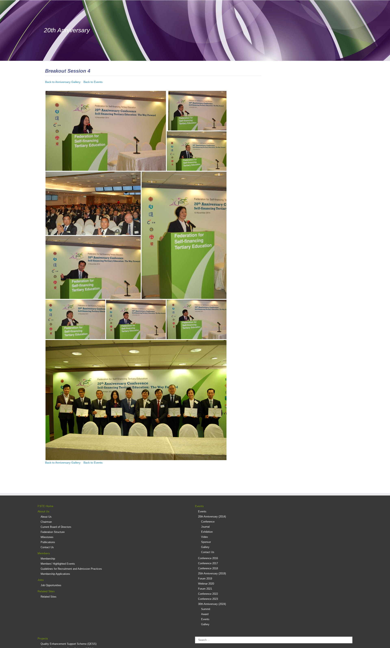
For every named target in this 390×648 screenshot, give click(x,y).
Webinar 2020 (206, 583)
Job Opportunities (51, 585)
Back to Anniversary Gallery (62, 82)
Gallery (205, 547)
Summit (205, 609)
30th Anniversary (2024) (212, 604)
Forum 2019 (205, 578)
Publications (48, 542)
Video (204, 536)
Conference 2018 (208, 568)
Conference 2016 (208, 558)
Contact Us (47, 547)
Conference (207, 521)
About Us (43, 511)
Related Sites (46, 591)
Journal (205, 526)
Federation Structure (53, 532)
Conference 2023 (208, 598)
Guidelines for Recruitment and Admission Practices (71, 568)
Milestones (47, 537)
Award (204, 614)
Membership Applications (55, 573)
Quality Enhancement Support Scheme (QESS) (68, 643)
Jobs (41, 580)
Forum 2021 (205, 588)
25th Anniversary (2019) (212, 573)
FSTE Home (45, 506)
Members (44, 553)
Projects (43, 638)
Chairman (46, 521)
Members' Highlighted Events (58, 563)
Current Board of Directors (56, 526)
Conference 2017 (208, 563)
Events (199, 506)
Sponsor (206, 541)
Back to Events (93, 82)
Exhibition (207, 531)
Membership (48, 558)
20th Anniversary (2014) (212, 516)
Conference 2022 (208, 593)
